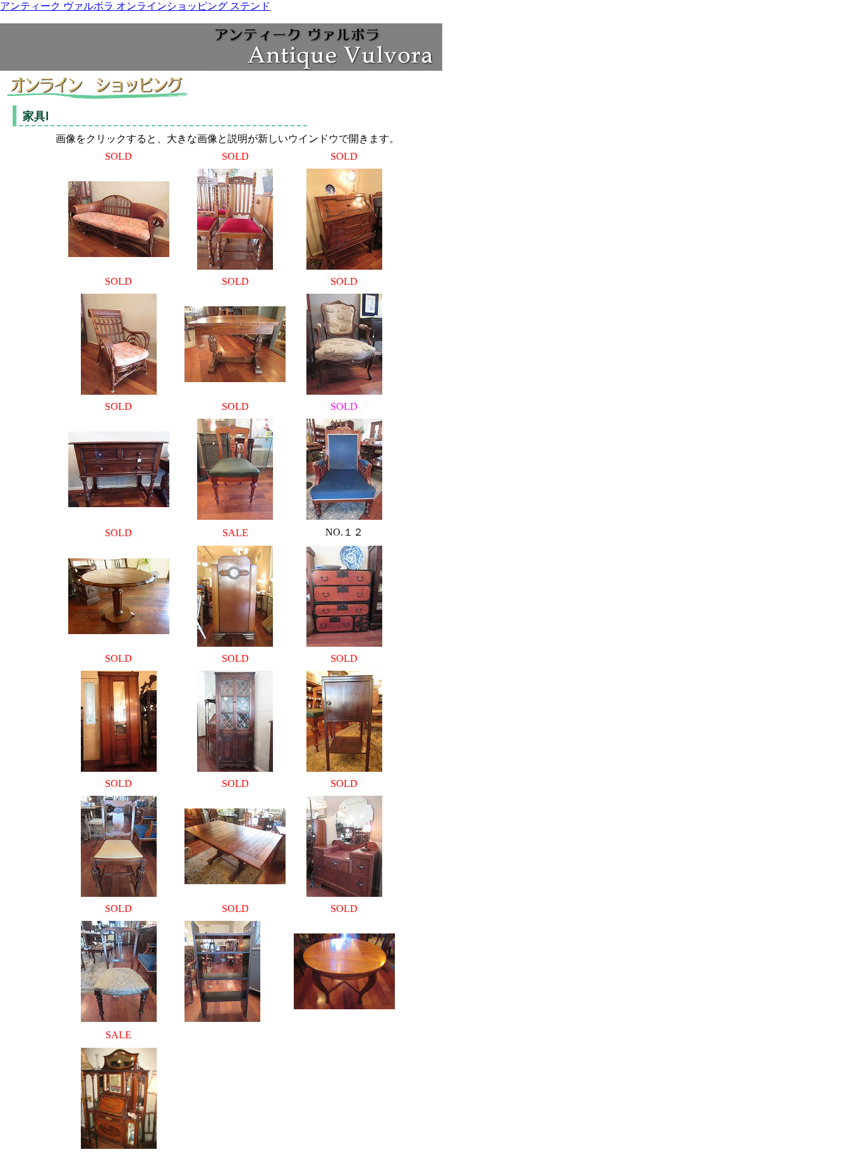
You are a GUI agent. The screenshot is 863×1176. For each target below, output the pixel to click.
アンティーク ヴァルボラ (60, 29)
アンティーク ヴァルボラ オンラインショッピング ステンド (135, 6)
